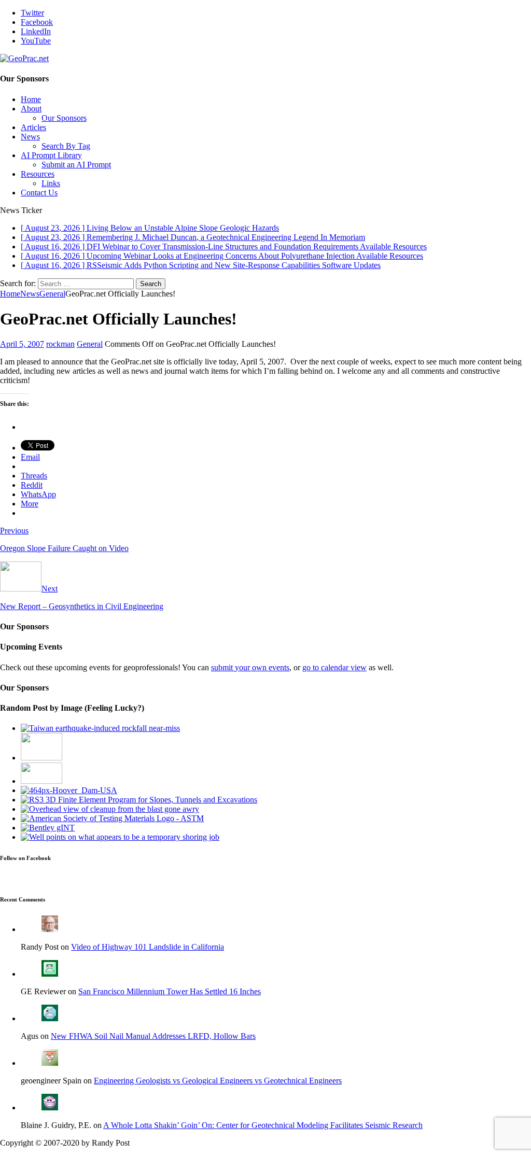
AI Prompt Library (51, 155)
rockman (60, 344)
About (31, 108)
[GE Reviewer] (49, 973)
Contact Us (39, 192)
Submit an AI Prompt (76, 164)
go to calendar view (334, 667)
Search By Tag (65, 146)
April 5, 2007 (22, 344)
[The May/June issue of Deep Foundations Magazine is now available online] (120, 837)
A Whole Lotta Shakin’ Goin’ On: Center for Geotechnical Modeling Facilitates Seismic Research (263, 1125)
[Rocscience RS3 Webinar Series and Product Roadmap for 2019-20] (139, 799)
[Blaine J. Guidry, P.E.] (49, 1107)
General (90, 344)
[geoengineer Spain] (49, 1063)
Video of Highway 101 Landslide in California (147, 946)
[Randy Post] (49, 929)
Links (50, 183)
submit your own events (250, 667)
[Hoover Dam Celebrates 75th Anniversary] (69, 790)
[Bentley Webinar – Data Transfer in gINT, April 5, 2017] (48, 827)
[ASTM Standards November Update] (112, 818)
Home (31, 99)
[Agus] (49, 1018)
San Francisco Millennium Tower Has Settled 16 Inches (169, 991)
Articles (33, 127)
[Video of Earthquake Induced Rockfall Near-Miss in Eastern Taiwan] (100, 728)
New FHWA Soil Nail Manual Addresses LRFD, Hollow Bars (153, 1036)
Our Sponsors (64, 118)
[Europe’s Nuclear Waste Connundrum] (41, 757)
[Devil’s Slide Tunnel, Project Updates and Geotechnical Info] (41, 781)
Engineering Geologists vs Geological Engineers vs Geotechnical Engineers (218, 1080)
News (30, 136)
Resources (37, 174)
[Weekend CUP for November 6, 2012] (110, 809)
